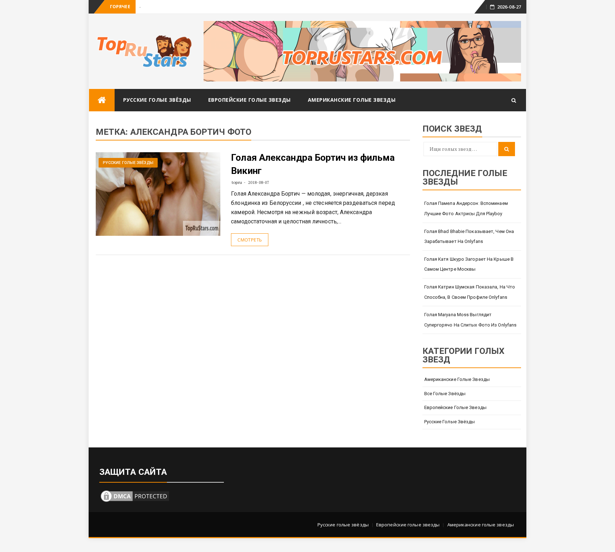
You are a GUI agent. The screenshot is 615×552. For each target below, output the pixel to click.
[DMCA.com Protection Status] (134, 495)
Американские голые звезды (352, 99)
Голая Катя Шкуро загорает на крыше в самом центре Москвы (469, 264)
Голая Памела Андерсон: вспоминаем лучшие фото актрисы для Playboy (466, 208)
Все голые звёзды (445, 393)
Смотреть (249, 240)
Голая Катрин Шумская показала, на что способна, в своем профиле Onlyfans (469, 292)
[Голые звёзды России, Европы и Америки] (102, 100)
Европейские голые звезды (249, 99)
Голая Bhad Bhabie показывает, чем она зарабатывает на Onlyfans (469, 236)
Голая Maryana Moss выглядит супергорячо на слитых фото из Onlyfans (470, 320)
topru (237, 182)
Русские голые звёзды (157, 99)
